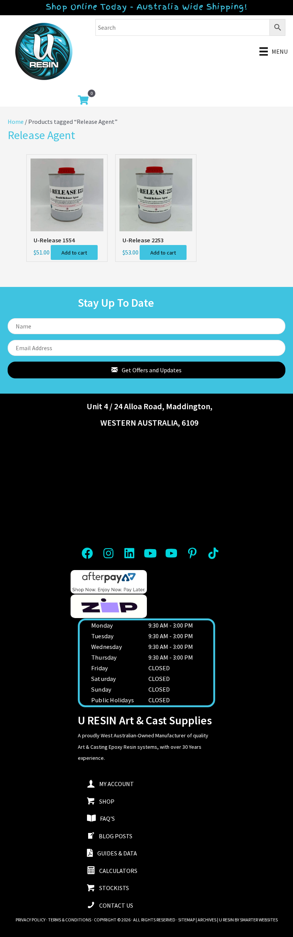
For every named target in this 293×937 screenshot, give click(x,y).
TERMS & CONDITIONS (69, 920)
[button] (146, 370)
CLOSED (159, 668)
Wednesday (106, 646)
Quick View (67, 223)
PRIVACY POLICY (30, 920)
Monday (102, 625)
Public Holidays (112, 700)
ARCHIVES (207, 920)
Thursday (104, 657)
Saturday (103, 678)
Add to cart (74, 252)
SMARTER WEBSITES (259, 920)
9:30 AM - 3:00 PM (170, 625)
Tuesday (102, 636)
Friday (99, 668)
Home (16, 121)
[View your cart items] (83, 101)
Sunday (101, 689)
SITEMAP (186, 920)
